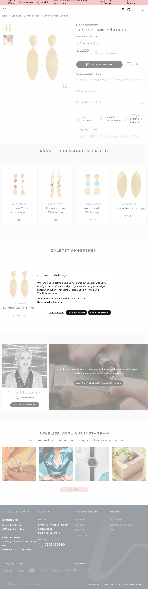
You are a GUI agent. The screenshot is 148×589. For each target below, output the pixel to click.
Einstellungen (56, 312)
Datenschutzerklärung (49, 302)
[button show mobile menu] (143, 10)
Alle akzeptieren (99, 312)
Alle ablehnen (76, 312)
